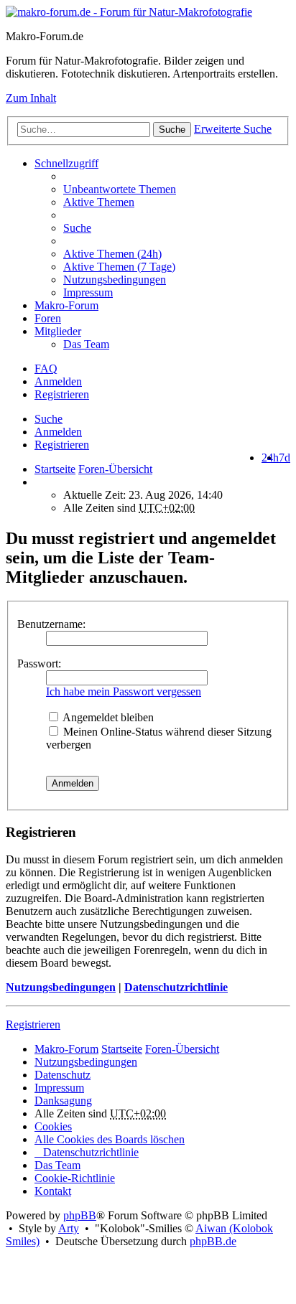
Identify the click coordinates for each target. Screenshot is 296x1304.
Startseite (54, 469)
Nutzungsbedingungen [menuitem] (114, 279)
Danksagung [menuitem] (63, 1100)
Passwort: (39, 663)
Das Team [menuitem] (86, 344)
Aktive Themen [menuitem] (98, 202)
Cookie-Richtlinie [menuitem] (74, 1178)
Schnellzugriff (66, 163)
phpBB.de (213, 1241)
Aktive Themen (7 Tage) (119, 267)
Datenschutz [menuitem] (62, 1075)
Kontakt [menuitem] (52, 1191)
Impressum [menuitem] (88, 292)
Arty (68, 1228)
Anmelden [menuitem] (58, 381)
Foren (47, 318)
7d (284, 457)
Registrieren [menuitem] (61, 394)
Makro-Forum (66, 305)
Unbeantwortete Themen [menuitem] (119, 189)
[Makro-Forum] (129, 12)
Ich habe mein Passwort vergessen (123, 691)
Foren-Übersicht (182, 1049)
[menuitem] (176, 254)
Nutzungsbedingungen (61, 987)
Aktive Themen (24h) (112, 254)
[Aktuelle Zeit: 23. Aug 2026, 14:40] (38, 482)
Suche (172, 129)
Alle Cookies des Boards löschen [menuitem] (109, 1139)
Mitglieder (57, 331)
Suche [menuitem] (77, 228)
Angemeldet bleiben (107, 717)
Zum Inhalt (31, 98)
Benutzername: (51, 624)
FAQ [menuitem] (45, 368)
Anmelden (58, 432)
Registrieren (61, 444)
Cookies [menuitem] (53, 1126)
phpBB (79, 1215)
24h (270, 457)
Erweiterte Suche (233, 129)
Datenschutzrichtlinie (176, 987)
